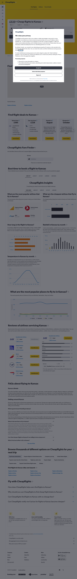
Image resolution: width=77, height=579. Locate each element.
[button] (38, 67)
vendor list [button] (20, 50)
